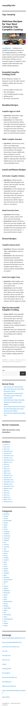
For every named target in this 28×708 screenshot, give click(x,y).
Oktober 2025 (8, 458)
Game (5, 566)
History (6, 571)
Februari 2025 (8, 475)
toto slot (4, 651)
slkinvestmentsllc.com (9, 686)
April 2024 (7, 497)
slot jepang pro (6, 682)
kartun (6, 586)
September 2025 (9, 460)
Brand (5, 529)
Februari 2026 (8, 451)
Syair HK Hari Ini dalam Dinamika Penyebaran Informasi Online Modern (14, 402)
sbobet (4, 664)
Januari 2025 (8, 477)
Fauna (6, 555)
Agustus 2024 (8, 488)
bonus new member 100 (9, 677)
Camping (11, 359)
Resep (5, 603)
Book (5, 527)
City (5, 542)
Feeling (6, 557)
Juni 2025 (7, 466)
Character (7, 538)
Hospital (6, 573)
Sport (5, 617)
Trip (20, 361)
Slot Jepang (7, 614)
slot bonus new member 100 (10, 646)
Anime (6, 518)
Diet (5, 549)
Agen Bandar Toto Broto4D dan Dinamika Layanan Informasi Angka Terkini (13, 396)
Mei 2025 (6, 468)
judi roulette (6, 697)
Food (5, 564)
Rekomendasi (8, 601)
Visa (5, 621)
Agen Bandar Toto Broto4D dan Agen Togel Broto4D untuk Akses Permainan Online (14, 389)
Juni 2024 (7, 493)
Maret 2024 (7, 499)
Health (6, 568)
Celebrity (6, 533)
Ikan (5, 575)
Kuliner (6, 588)
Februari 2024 (8, 501)
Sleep (5, 610)
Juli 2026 (6, 444)
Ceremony (7, 536)
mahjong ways (6, 668)
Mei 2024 (6, 495)
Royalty (6, 606)
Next (13, 361)
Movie (6, 595)
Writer (6, 625)
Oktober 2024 (8, 484)
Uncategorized (8, 619)
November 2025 (9, 455)
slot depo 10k (6, 655)
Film (5, 562)
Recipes (17, 361)
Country (6, 544)
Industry (6, 577)
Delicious (9, 361)
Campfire (17, 359)
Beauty (6, 522)
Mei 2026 (7, 449)
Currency (6, 547)
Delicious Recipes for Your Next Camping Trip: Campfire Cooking (12, 25)
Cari (3, 370)
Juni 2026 (7, 447)
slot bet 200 (5, 660)
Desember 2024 (8, 479)
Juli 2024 (6, 490)
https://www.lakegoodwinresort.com (13, 638)
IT (4, 584)
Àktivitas (6, 514)
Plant (5, 599)
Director (6, 551)
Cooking (4, 361)
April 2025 (7, 471)
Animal (6, 516)
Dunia (5, 553)
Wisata (6, 623)
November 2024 (9, 482)
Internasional (8, 579)
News (5, 597)
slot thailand (6, 673)
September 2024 (9, 486)
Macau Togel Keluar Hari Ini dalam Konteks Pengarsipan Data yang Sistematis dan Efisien (14, 409)
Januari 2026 (8, 453)
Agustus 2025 (8, 462)
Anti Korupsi (8, 520)
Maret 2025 (7, 473)
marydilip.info (8, 5)
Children (6, 540)
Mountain (7, 593)
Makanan (7, 590)
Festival (6, 560)
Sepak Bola (7, 608)
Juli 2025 (6, 464)
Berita (5, 525)
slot (5, 612)
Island (6, 582)
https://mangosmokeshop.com (12, 642)
